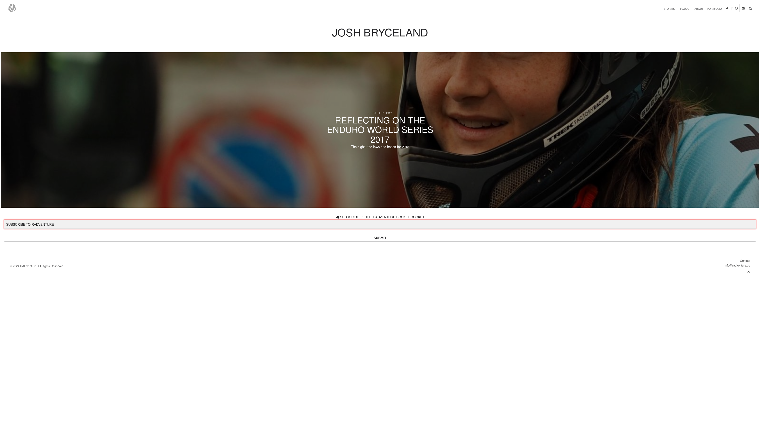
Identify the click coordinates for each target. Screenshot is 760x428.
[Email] (743, 7)
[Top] (748, 271)
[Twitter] (727, 7)
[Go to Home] (115, 8)
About (698, 9)
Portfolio (714, 9)
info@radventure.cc (737, 265)
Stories (669, 9)
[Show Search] (749, 8)
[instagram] (736, 7)
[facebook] (731, 7)
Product (684, 9)
